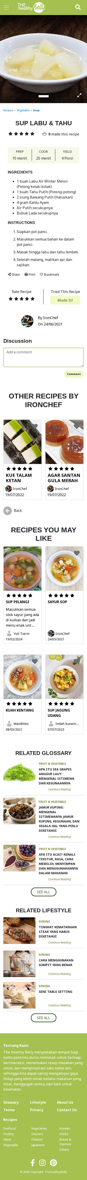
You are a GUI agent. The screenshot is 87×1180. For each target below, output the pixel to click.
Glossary (11, 1102)
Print (32, 274)
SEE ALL (43, 891)
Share (16, 274)
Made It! (65, 300)
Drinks (63, 1134)
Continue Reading (59, 789)
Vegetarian (39, 1128)
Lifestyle (38, 1102)
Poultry (8, 1134)
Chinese (37, 1139)
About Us (70, 1102)
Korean (64, 1128)
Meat (7, 1139)
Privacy (36, 1109)
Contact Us (67, 1109)
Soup (36, 110)
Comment (74, 374)
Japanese (37, 1145)
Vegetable (23, 110)
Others (64, 1149)
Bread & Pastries (65, 1141)
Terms (9, 1109)
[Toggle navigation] (6, 7)
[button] (6, 59)
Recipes (8, 110)
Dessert (37, 1134)
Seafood (9, 1128)
